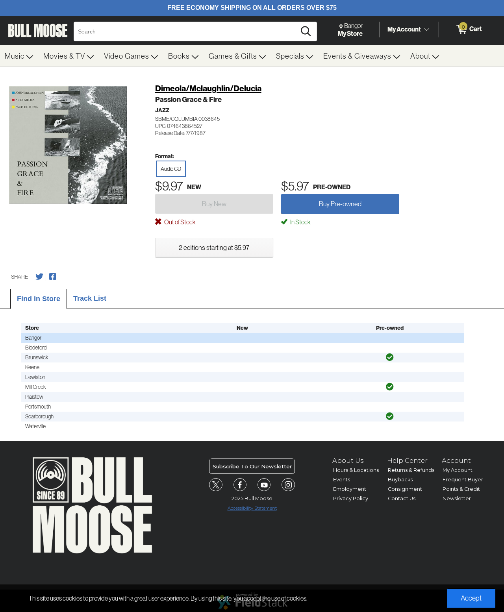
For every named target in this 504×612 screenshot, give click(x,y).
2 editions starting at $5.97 (214, 247)
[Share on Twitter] (39, 277)
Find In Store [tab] (38, 299)
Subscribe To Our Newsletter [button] (252, 466)
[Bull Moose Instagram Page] (288, 485)
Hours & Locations (356, 470)
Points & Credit (461, 489)
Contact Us (401, 498)
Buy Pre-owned (340, 204)
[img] (390, 357)
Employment (349, 489)
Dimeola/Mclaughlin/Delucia (208, 88)
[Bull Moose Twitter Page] (215, 485)
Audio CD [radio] (171, 168)
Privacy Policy (350, 498)
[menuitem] (19, 56)
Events (341, 480)
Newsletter (457, 498)
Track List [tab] (89, 298)
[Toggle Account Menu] (426, 29)
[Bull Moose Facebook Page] (240, 485)
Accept (471, 598)
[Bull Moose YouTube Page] (264, 485)
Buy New (214, 204)
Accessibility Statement (252, 508)
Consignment (405, 489)
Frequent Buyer (463, 480)
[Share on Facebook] (52, 277)
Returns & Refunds (411, 470)
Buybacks (400, 480)
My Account (404, 29)
